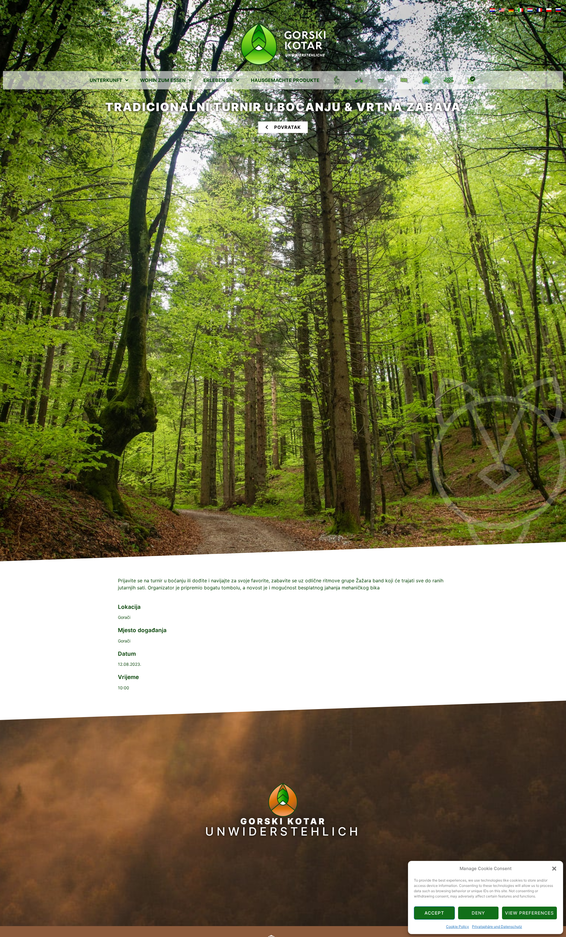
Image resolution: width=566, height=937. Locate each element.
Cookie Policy (457, 926)
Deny (478, 913)
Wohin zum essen (163, 80)
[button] (554, 869)
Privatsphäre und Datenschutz (497, 926)
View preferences (529, 913)
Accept (434, 913)
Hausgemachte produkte (285, 80)
